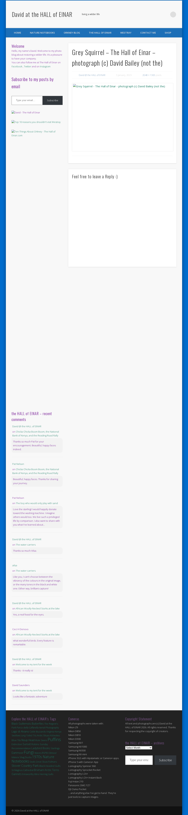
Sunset (27, 744)
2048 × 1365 (148, 75)
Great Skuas (42, 761)
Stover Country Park (25, 765)
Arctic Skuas (43, 735)
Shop (168, 32)
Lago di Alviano (20, 731)
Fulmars (52, 761)
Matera (15, 757)
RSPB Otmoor (49, 752)
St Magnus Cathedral (22, 770)
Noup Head (28, 740)
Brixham (39, 770)
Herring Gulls (46, 774)
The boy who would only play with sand (37, 503)
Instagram (45, 66)
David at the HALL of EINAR (42, 14)
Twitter (166, 14)
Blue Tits (16, 740)
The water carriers (26, 544)
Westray (125, 32)
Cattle (32, 731)
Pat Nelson (18, 464)
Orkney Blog (72, 32)
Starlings (55, 748)
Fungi (29, 752)
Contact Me (148, 32)
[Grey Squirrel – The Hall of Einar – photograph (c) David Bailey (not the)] (122, 117)
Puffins (54, 739)
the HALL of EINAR (100, 32)
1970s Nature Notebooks (33, 759)
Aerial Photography (49, 727)
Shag (21, 757)
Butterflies (38, 723)
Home (17, 32)
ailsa (14, 565)
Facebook (158, 14)
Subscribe (52, 100)
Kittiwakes (55, 735)
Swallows (16, 735)
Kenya (58, 731)
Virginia (50, 731)
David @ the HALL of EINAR (92, 75)
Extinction (17, 744)
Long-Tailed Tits (28, 735)
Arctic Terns (52, 770)
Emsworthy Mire (30, 774)
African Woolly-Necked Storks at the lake (38, 608)
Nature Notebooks (42, 32)
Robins (35, 744)
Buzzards (41, 731)
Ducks (28, 757)
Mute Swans (41, 740)
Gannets (17, 774)
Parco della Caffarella (28, 727)
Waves (38, 752)
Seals (32, 761)
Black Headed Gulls (49, 765)
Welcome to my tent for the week (34, 664)
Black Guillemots (21, 723)
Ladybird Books (40, 748)
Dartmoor (17, 752)
